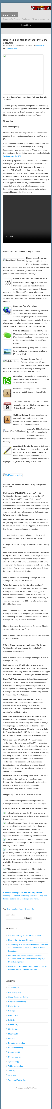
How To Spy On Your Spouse (20, 940)
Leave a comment (11, 48)
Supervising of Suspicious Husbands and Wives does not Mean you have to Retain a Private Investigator (28, 948)
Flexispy (11, 1011)
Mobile (21, 909)
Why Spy (12, 1075)
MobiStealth (13, 1034)
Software (28, 909)
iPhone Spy (40, 45)
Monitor (11, 1038)
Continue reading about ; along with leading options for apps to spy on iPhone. (25, 896)
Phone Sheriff (14, 1052)
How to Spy (13, 1015)
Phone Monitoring (15, 1048)
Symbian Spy (13, 1061)
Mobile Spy (13, 1029)
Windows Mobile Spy (17, 1080)
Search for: (10, 915)
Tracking (11, 1071)
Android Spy (13, 988)
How (8, 909)
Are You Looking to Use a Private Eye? (24, 935)
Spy (33, 909)
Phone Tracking (14, 1057)
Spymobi (9, 14)
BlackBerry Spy (14, 992)
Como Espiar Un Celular (18, 997)
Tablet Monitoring (15, 1066)
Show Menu (26, 25)
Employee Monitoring (17, 1002)
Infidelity (11, 1020)
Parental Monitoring (16, 1043)
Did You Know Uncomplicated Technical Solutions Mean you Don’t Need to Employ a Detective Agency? (26, 959)
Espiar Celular (14, 1006)
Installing (14, 909)
